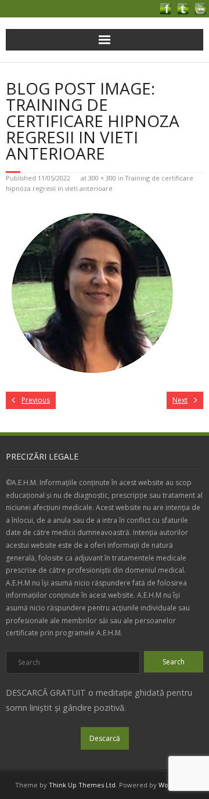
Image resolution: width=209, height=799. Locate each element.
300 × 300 (102, 177)
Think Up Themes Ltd (82, 784)
